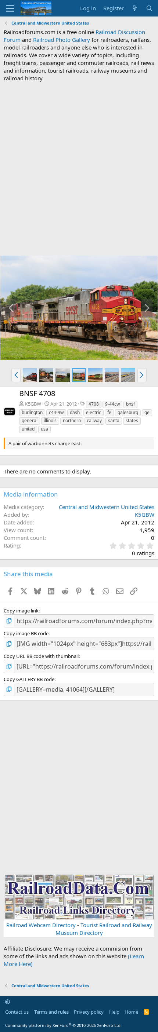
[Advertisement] (79, 169)
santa (113, 420)
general (29, 420)
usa (44, 429)
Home (131, 1012)
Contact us (17, 1012)
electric (93, 412)
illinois (50, 420)
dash (75, 412)
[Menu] (10, 8)
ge (147, 412)
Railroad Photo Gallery (61, 39)
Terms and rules (51, 1012)
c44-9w (56, 412)
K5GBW (33, 403)
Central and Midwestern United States (106, 506)
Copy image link (21, 610)
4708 (94, 404)
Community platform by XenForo (63, 1025)
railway (94, 420)
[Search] (149, 8)
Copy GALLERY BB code (29, 679)
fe (109, 412)
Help (114, 1012)
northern (72, 420)
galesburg (128, 412)
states (132, 420)
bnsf (130, 404)
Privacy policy (89, 1012)
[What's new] (135, 8)
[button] (16, 375)
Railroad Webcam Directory (41, 925)
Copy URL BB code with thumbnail (41, 656)
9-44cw (112, 404)
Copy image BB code (26, 633)
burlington (32, 412)
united (28, 429)
